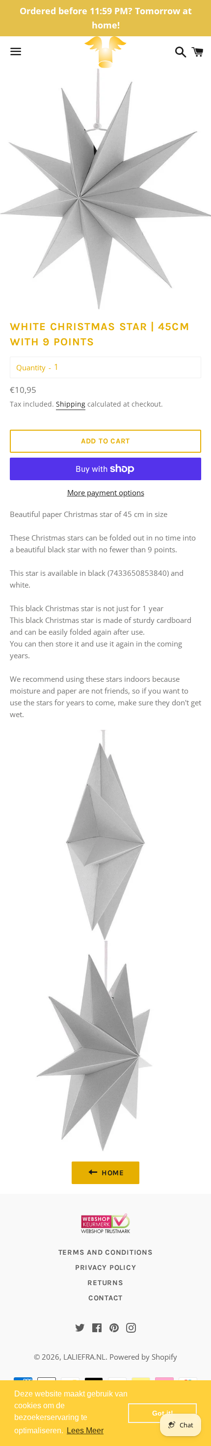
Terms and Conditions (105, 1252)
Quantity (31, 367)
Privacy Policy (105, 1267)
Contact (105, 1297)
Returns (105, 1282)
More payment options (105, 492)
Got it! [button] (162, 1413)
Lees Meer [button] (85, 1430)
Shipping (70, 404)
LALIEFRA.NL (84, 1357)
